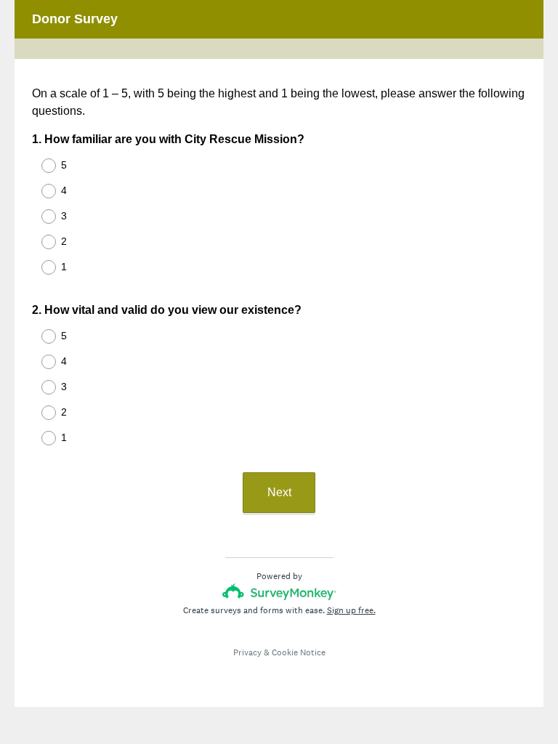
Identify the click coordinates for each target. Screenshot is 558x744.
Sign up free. (351, 610)
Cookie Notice (299, 652)
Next (279, 492)
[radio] (39, 165)
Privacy (247, 652)
